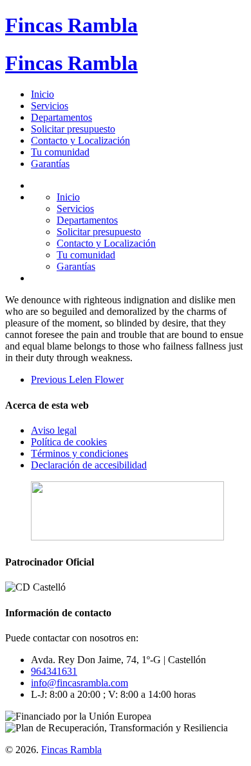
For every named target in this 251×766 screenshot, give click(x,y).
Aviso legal (54, 430)
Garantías (50, 163)
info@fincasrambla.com (79, 682)
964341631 (54, 671)
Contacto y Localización (80, 140)
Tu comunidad (60, 152)
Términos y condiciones (79, 453)
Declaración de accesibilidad (89, 464)
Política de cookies (69, 441)
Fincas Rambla (71, 25)
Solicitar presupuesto (73, 128)
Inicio (42, 94)
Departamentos (61, 117)
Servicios (49, 105)
